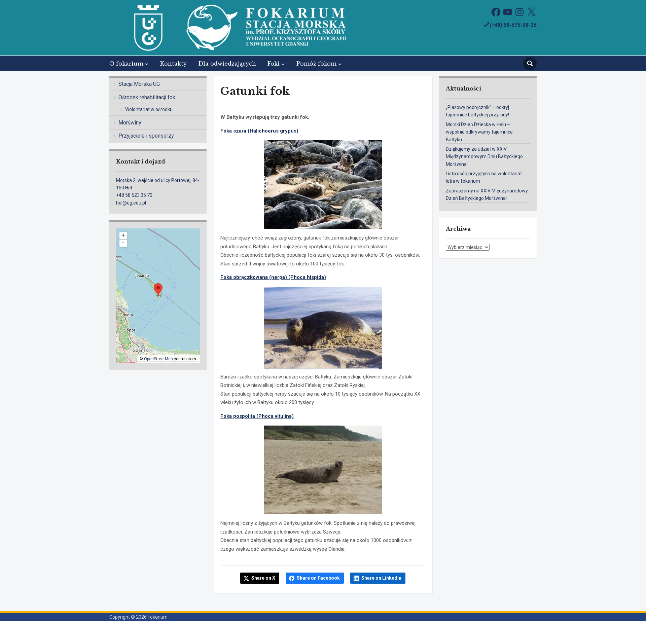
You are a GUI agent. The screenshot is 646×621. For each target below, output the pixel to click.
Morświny (129, 122)
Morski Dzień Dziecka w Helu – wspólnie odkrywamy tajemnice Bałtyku (479, 132)
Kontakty (173, 63)
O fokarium (126, 63)
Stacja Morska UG (139, 84)
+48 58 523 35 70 (134, 195)
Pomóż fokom (316, 63)
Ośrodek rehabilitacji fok (146, 97)
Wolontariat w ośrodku (149, 109)
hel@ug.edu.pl (131, 203)
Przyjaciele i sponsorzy (146, 136)
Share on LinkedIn (381, 578)
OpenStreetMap (158, 359)
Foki (273, 63)
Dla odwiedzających (227, 63)
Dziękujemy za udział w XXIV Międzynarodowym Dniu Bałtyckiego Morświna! (484, 156)
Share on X (263, 578)
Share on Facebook (318, 578)
